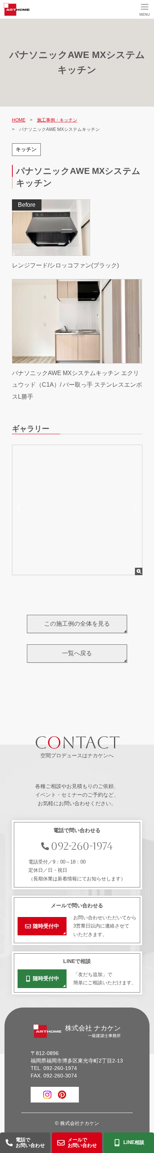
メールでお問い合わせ (82, 1142)
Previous (20, 508)
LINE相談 (133, 1142)
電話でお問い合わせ (30, 1142)
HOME (18, 120)
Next (134, 508)
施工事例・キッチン (57, 120)
